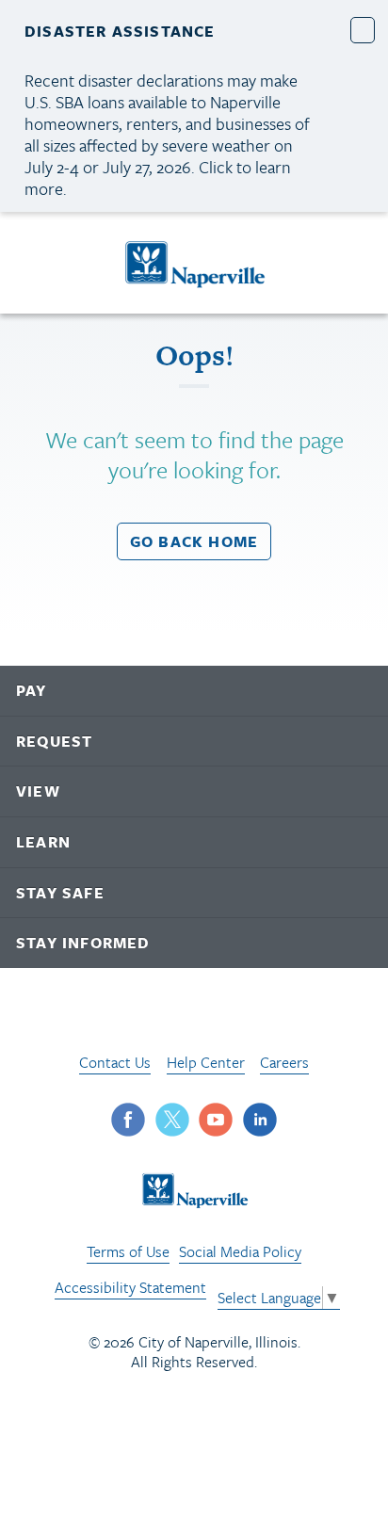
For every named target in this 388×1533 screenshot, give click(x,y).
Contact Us (115, 1062)
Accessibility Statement (130, 1287)
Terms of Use (128, 1251)
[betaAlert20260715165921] (363, 29)
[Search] (356, 263)
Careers (284, 1062)
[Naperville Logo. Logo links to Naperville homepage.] (194, 263)
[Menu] (36, 266)
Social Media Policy (240, 1251)
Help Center (206, 1062)
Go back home (194, 541)
